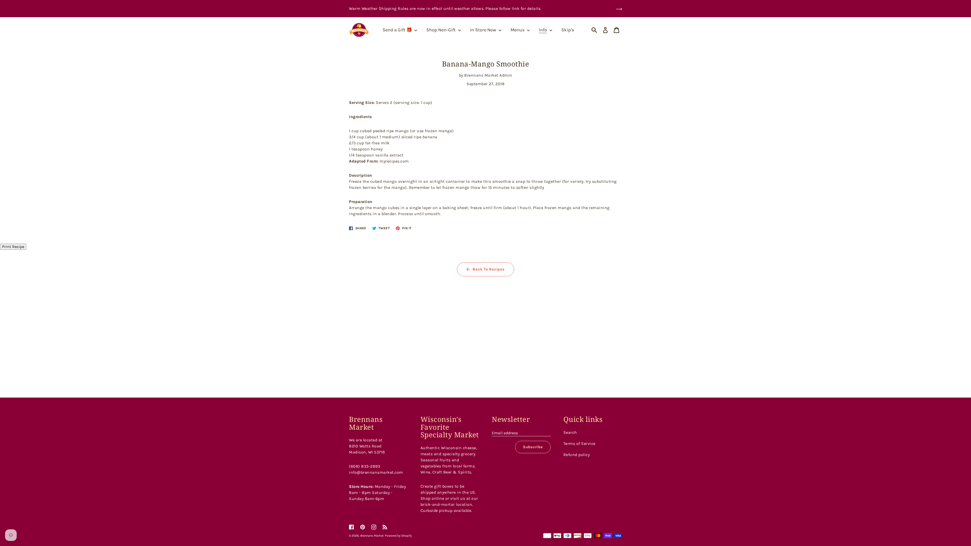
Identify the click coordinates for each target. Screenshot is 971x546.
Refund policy (576, 454)
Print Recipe (13, 246)
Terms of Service (579, 443)
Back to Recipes (488, 269)
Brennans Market (372, 535)
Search (570, 432)
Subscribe (533, 447)
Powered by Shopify (398, 535)
